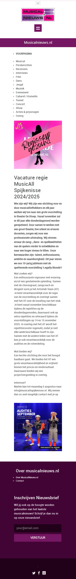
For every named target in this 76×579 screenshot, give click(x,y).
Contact (20, 481)
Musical (20, 61)
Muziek (20, 88)
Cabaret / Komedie (26, 96)
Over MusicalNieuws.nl (27, 477)
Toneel (19, 100)
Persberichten (24, 65)
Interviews (22, 73)
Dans (19, 80)
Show (19, 108)
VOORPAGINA (24, 53)
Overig (19, 116)
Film (18, 77)
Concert (20, 104)
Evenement (22, 92)
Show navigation (38, 28)
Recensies (21, 69)
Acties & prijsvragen (27, 112)
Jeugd (19, 84)
